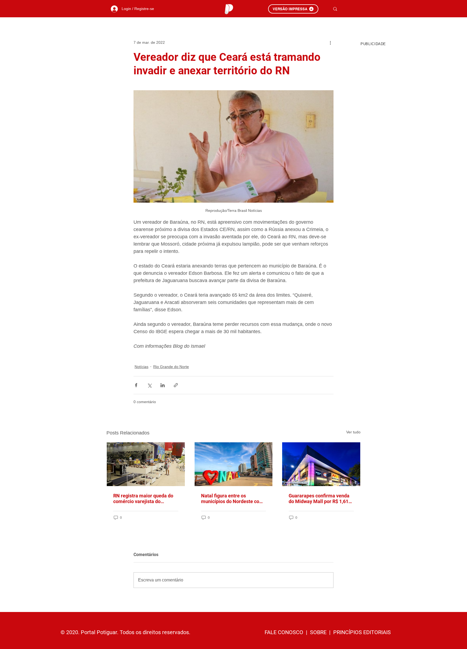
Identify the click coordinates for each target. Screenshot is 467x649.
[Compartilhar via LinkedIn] (162, 385)
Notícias (141, 366)
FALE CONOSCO (285, 632)
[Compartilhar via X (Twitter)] (149, 385)
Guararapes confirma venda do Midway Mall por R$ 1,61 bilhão (319, 498)
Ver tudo (353, 432)
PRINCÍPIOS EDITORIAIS (362, 632)
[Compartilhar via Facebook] (136, 385)
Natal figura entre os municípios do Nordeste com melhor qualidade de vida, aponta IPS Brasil (232, 498)
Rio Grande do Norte (171, 366)
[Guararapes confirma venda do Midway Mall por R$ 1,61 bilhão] (321, 464)
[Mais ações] (330, 42)
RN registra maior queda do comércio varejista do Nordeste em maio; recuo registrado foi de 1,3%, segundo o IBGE (143, 498)
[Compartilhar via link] (175, 385)
